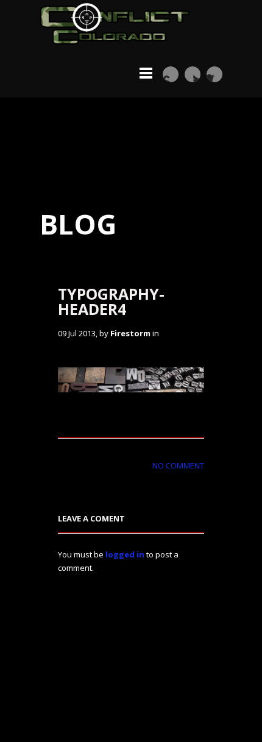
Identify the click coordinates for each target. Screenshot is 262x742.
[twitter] (192, 74)
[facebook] (214, 74)
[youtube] (171, 74)
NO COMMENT (178, 465)
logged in (124, 554)
